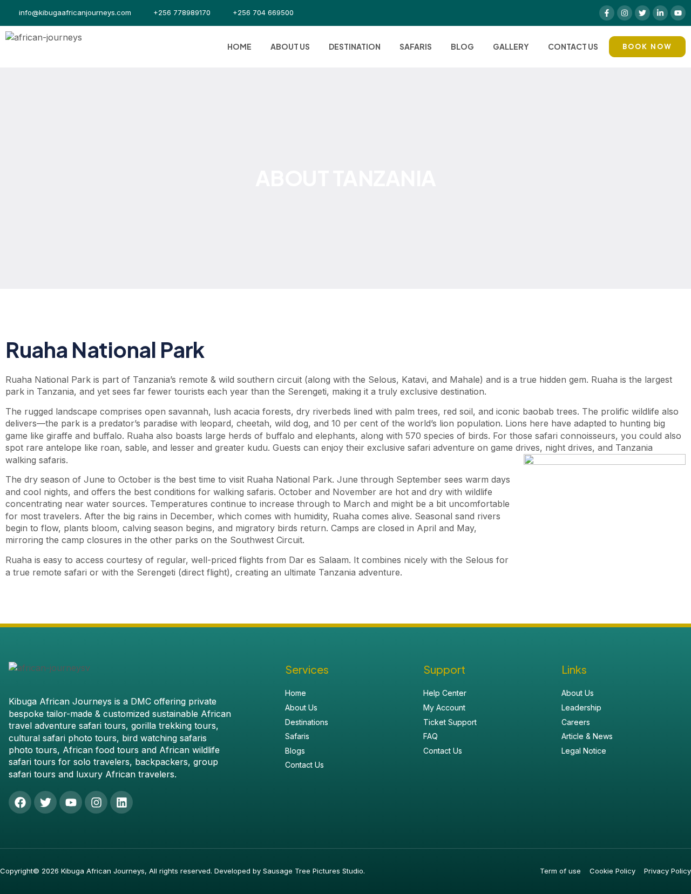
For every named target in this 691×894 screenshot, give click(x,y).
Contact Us (573, 46)
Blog (462, 46)
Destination (355, 46)
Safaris (415, 46)
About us (290, 46)
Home (239, 46)
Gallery (511, 46)
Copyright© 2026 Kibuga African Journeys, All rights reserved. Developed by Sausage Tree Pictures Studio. (182, 870)
